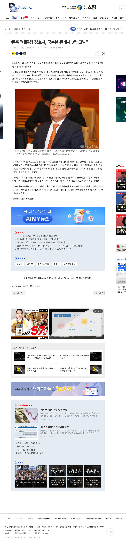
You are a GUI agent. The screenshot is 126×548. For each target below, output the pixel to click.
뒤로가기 (19, 293)
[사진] (26, 415)
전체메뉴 (7, 17)
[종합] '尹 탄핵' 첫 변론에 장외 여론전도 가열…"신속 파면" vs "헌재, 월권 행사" (49, 245)
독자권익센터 (75, 518)
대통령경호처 (69, 264)
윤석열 (19, 264)
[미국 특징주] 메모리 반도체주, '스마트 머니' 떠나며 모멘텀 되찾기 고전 (40, 356)
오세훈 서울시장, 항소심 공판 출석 (75, 470)
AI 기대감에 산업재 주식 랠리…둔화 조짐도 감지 (74, 356)
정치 (39, 17)
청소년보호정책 (60, 518)
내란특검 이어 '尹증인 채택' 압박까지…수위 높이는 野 (38, 239)
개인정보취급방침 (44, 518)
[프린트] (102, 53)
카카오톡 (13, 53)
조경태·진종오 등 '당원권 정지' (28, 443)
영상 (22, 17)
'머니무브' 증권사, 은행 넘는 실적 (29, 453)
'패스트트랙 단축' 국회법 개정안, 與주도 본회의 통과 (92, 482)
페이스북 (17, 53)
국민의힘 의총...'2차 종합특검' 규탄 (92, 470)
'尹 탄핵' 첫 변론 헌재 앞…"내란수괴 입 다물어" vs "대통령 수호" (43, 249)
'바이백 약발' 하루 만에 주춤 (53, 409)
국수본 (56, 264)
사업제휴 (30, 518)
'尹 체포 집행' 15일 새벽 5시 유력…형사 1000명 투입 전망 (40, 242)
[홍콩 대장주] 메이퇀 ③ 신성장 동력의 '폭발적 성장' (40, 369)
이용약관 (108, 518)
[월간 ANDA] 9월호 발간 (26, 446)
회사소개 (8, 518)
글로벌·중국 (74, 17)
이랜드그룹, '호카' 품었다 (26, 449)
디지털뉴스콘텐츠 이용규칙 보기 (27, 286)
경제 (57, 17)
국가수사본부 (43, 264)
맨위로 (98, 293)
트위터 (21, 53)
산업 (95, 17)
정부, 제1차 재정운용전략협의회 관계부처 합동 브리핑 (57, 482)
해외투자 (86, 17)
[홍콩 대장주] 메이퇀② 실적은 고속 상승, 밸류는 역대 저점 (74, 369)
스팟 (120, 165)
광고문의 (119, 518)
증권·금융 (104, 17)
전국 (122, 17)
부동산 (114, 17)
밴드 (24, 53)
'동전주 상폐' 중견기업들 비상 (54, 427)
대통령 (30, 264)
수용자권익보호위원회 (93, 518)
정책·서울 (48, 17)
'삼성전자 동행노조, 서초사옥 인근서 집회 (30, 483)
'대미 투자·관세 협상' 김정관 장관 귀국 (75, 482)
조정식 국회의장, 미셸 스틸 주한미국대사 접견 (57, 470)
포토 (32, 17)
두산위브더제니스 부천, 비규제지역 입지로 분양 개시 (97, 29)
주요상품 (19, 518)
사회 (64, 17)
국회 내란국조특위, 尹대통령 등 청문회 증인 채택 (36, 235)
